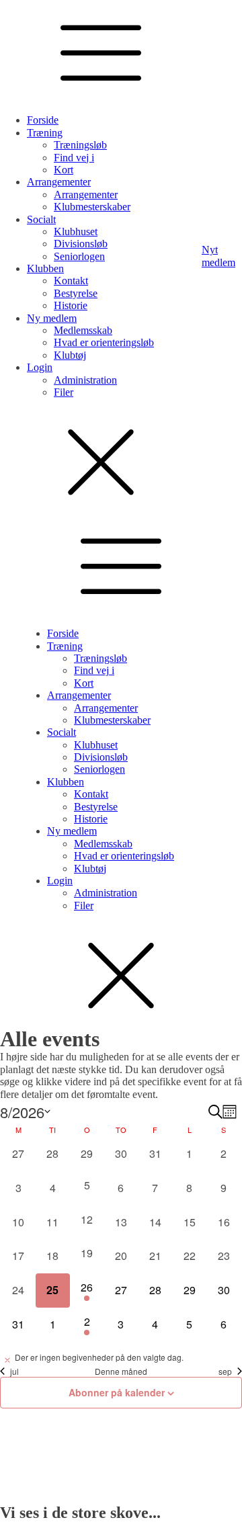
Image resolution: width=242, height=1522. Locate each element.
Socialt (41, 219)
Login (39, 367)
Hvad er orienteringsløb (104, 342)
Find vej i (74, 157)
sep (225, 1371)
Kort (63, 169)
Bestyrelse (75, 293)
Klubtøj (70, 355)
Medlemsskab (83, 330)
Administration (85, 380)
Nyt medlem (218, 255)
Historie (70, 305)
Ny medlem (52, 318)
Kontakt (71, 280)
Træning (45, 132)
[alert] (121, 1358)
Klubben (45, 268)
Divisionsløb (81, 243)
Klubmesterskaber (92, 206)
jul (14, 1371)
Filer (63, 392)
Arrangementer (59, 181)
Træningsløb (80, 145)
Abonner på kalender (117, 1392)
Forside (42, 120)
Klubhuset (75, 231)
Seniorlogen (79, 256)
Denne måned (121, 1371)
